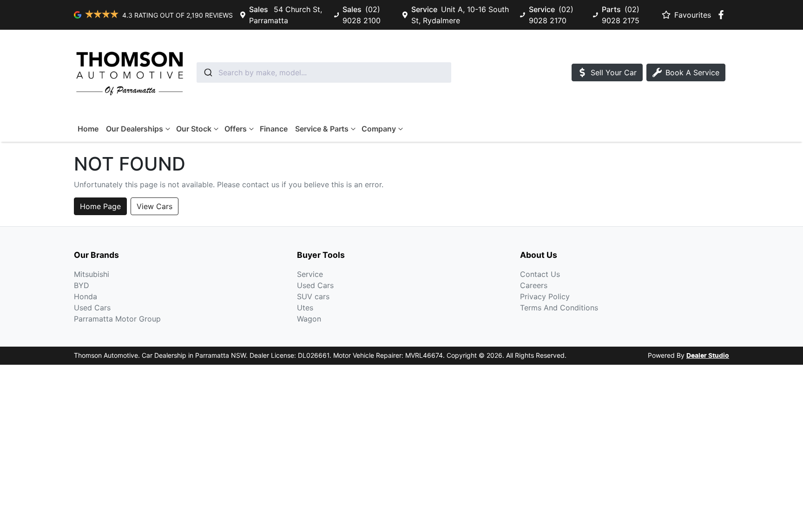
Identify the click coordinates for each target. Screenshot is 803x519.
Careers (533, 285)
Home (88, 128)
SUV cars (313, 296)
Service (310, 274)
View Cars (154, 206)
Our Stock (193, 128)
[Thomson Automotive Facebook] (723, 14)
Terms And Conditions (559, 307)
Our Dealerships (134, 128)
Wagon (309, 318)
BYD (81, 285)
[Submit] (207, 72)
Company (379, 128)
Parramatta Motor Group (117, 318)
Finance (274, 128)
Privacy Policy (545, 296)
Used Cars (92, 307)
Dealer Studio (707, 356)
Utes (305, 307)
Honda (85, 296)
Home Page (100, 206)
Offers (235, 128)
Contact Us (540, 274)
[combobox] (324, 72)
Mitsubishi (91, 274)
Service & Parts (322, 128)
